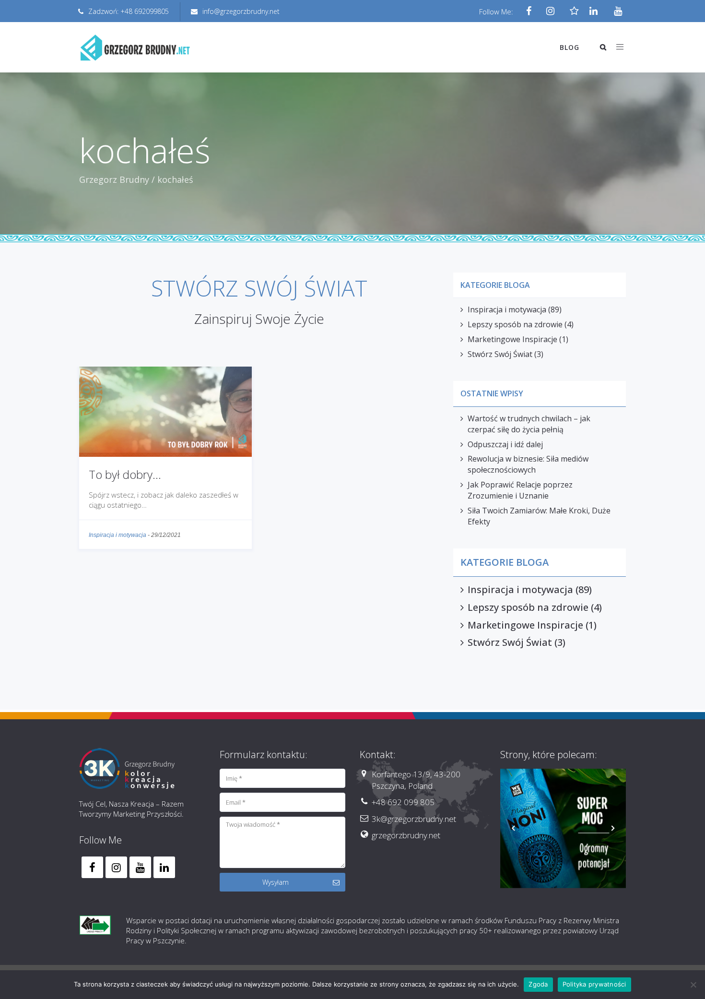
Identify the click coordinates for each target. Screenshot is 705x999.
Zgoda (538, 984)
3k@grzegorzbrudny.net (414, 818)
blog (569, 47)
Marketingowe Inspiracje (512, 339)
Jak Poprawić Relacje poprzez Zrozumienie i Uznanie (520, 490)
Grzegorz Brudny (114, 179)
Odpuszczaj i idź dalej (505, 444)
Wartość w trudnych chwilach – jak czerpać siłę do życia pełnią (529, 424)
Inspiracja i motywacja (117, 535)
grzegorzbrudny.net (406, 835)
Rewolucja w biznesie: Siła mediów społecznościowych (528, 464)
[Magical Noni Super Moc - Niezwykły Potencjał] (563, 828)
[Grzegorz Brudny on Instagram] (116, 867)
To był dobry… (125, 474)
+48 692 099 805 (403, 802)
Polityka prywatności (594, 984)
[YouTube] (615, 11)
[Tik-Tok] (572, 11)
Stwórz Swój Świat (500, 354)
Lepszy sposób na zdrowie (515, 324)
